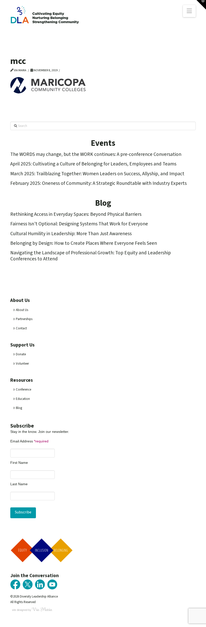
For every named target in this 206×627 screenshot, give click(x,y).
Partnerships (24, 319)
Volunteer (22, 363)
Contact (21, 328)
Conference (23, 389)
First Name (19, 463)
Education (23, 399)
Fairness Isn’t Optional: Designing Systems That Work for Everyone (79, 223)
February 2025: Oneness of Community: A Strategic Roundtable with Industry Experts (98, 183)
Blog (19, 408)
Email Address (29, 441)
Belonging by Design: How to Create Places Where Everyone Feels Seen (83, 243)
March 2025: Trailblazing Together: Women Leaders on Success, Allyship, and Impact (97, 173)
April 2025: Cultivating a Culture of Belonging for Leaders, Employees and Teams (93, 163)
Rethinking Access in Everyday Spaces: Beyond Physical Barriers (75, 214)
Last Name (19, 484)
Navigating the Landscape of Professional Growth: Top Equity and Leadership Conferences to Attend (90, 255)
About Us (22, 310)
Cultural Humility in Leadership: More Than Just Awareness (71, 233)
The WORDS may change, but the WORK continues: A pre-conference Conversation (95, 154)
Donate (21, 354)
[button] (189, 11)
